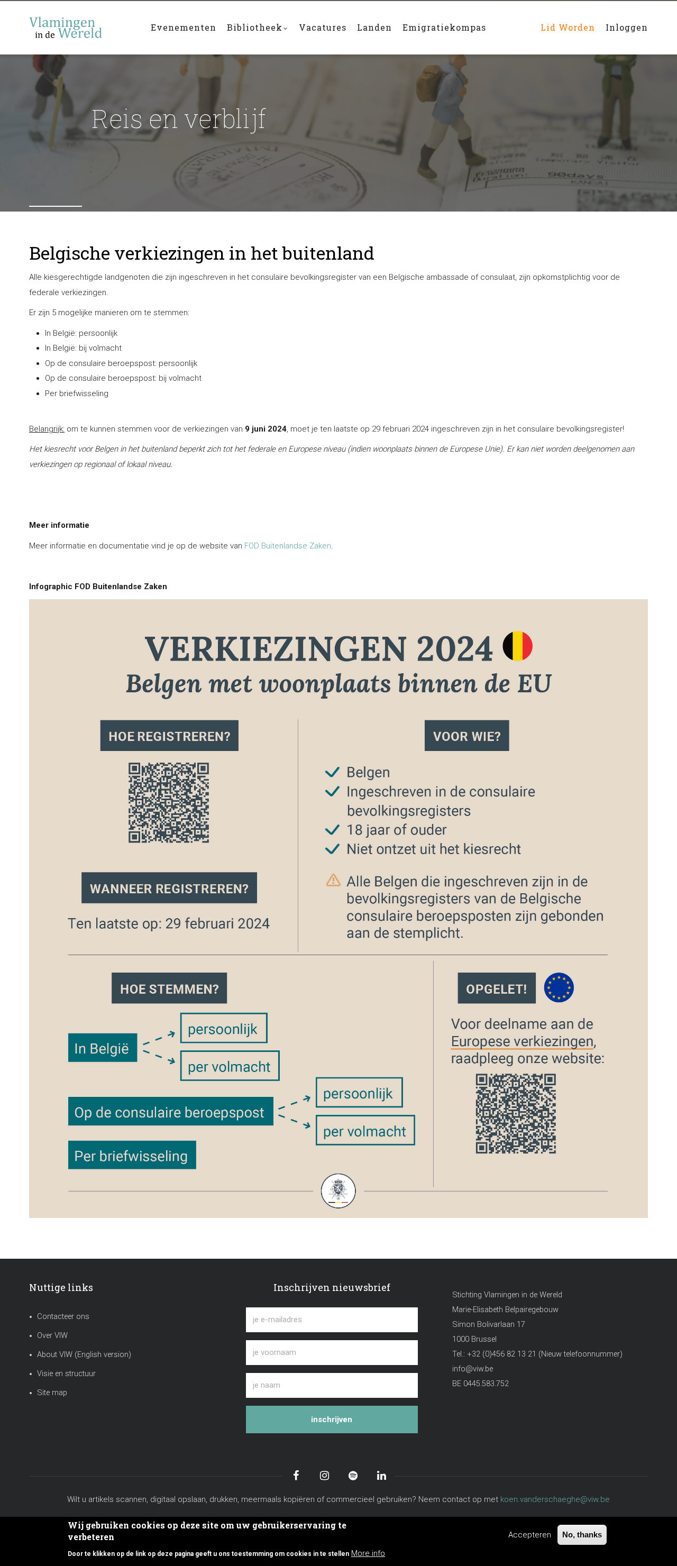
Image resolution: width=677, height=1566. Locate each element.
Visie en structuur (66, 1373)
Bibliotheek (254, 27)
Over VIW (52, 1335)
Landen (374, 27)
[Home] (82, 22)
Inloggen (627, 27)
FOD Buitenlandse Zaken (287, 546)
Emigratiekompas (444, 27)
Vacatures (322, 27)
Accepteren (529, 1535)
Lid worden (568, 27)
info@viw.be (472, 1368)
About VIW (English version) (84, 1354)
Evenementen (183, 27)
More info (368, 1553)
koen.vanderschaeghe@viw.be (555, 1499)
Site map (52, 1392)
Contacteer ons (63, 1316)
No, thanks (582, 1534)
